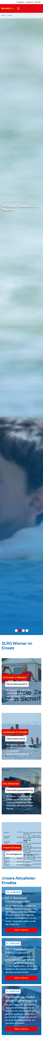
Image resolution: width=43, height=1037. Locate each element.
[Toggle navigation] (18, 8)
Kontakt (38, 2)
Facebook (29, 2)
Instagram (20, 2)
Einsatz (10, 15)
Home (3, 15)
